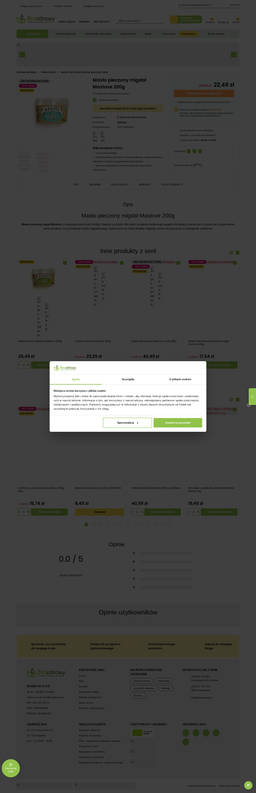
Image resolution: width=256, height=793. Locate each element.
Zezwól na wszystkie (177, 422)
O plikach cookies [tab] (180, 379)
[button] (252, 396)
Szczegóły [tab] (128, 379)
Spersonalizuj (125, 422)
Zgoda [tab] (76, 379)
